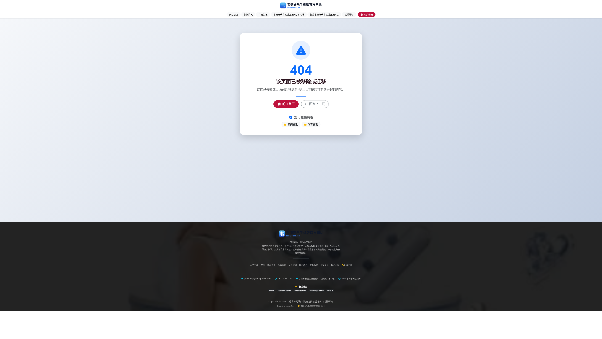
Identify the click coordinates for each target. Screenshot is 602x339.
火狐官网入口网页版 (284, 291)
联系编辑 (349, 14)
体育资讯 (263, 14)
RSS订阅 (348, 265)
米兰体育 (330, 291)
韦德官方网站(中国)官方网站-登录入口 (306, 301)
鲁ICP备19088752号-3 (285, 306)
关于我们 (293, 265)
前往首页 (288, 104)
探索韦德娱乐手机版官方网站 (324, 14)
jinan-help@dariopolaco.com (257, 278)
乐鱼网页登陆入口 (300, 291)
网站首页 (233, 14)
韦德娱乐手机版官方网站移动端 (288, 14)
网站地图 (335, 265)
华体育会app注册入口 (316, 291)
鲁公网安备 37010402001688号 (313, 306)
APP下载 (254, 265)
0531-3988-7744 (284, 278)
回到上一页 (317, 104)
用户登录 (368, 14)
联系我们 (303, 265)
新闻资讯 (248, 14)
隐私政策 (314, 265)
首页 (263, 265)
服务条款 (325, 265)
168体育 (271, 291)
